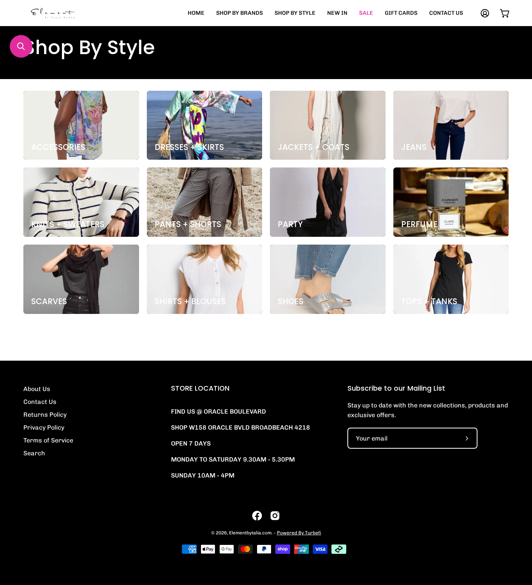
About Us (36, 389)
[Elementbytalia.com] (66, 13)
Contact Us (39, 401)
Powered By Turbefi (299, 533)
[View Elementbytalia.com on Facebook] (257, 516)
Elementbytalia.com (250, 533)
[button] (21, 46)
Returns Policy (45, 414)
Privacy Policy (43, 427)
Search (34, 453)
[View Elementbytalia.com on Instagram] (275, 516)
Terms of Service (48, 440)
